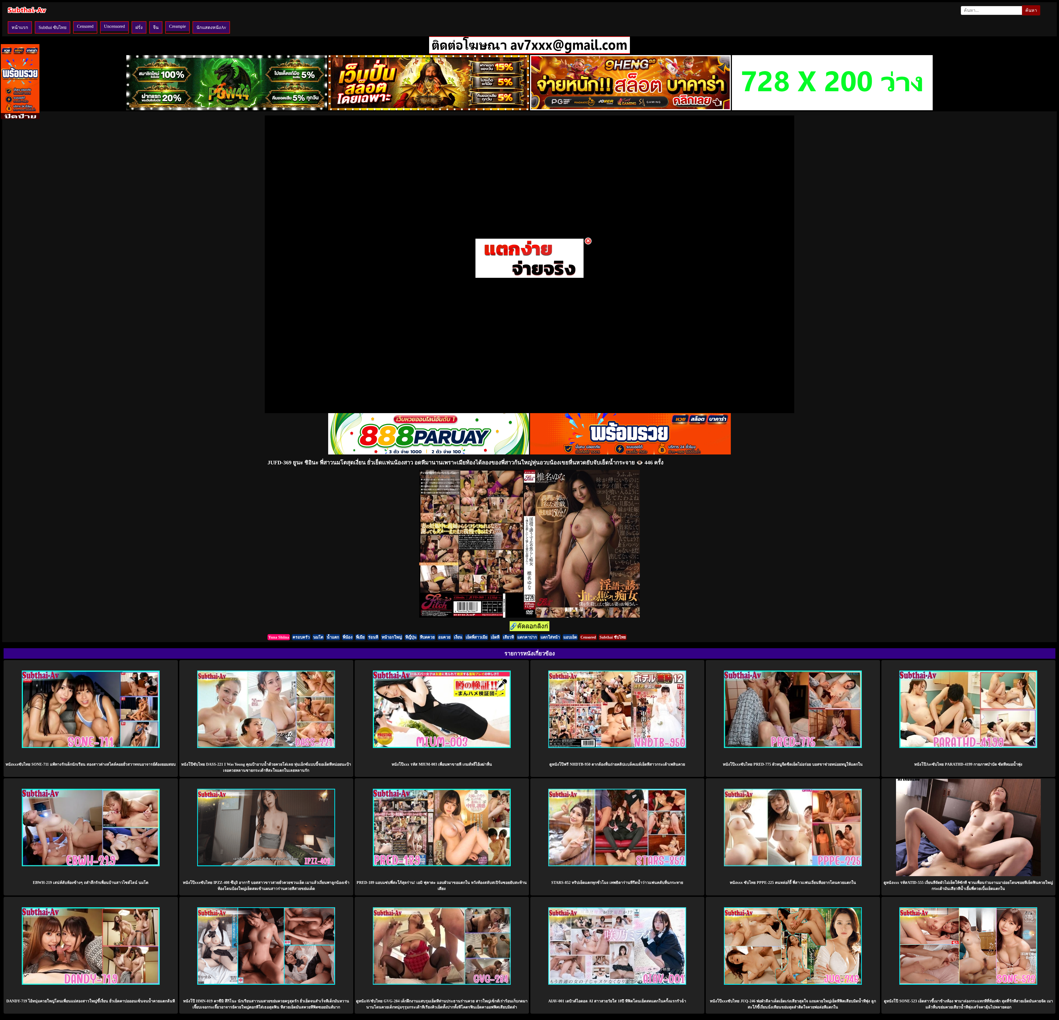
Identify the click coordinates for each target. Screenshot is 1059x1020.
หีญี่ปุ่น (410, 637)
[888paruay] (529, 277)
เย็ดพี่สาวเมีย (476, 637)
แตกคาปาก (527, 637)
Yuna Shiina (278, 637)
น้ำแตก (333, 637)
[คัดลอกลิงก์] (529, 626)
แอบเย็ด (570, 637)
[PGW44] (226, 108)
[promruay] (630, 453)
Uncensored (114, 26)
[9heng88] (630, 108)
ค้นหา (1031, 10)
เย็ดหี (495, 637)
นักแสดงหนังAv (211, 27)
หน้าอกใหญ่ (392, 637)
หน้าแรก (20, 27)
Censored (85, 26)
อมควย (444, 637)
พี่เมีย (360, 637)
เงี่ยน (458, 637)
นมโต (318, 637)
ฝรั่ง (139, 27)
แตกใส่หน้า (550, 637)
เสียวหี (508, 637)
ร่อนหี (373, 637)
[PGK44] (428, 108)
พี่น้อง (347, 637)
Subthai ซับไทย (52, 27)
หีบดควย (427, 637)
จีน (156, 27)
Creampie (177, 26)
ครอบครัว (301, 637)
